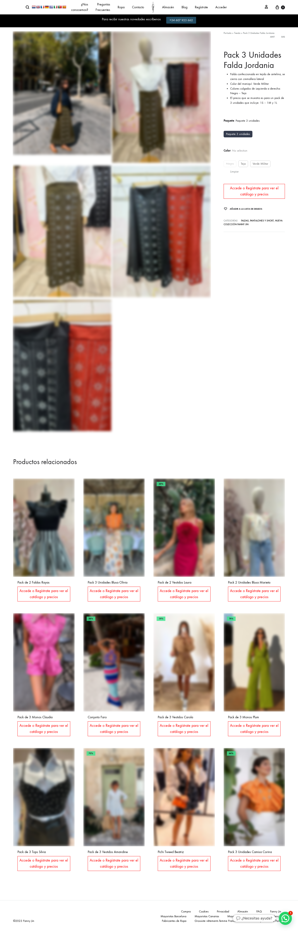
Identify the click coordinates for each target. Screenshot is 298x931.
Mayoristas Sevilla (238, 916)
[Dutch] (34, 7)
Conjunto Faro (97, 717)
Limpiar (234, 171)
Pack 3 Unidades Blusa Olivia (107, 582)
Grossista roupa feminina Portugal (265, 921)
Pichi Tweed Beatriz (171, 852)
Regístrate (201, 7)
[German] (47, 7)
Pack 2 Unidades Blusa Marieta (249, 582)
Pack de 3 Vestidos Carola (175, 717)
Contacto (138, 7)
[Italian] (55, 7)
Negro (230, 164)
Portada (227, 33)
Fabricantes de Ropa (174, 921)
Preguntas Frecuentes (103, 7)
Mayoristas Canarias (207, 916)
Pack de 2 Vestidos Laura (174, 582)
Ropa (121, 7)
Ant (272, 36)
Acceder (221, 7)
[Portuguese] (60, 7)
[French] (42, 7)
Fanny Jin (275, 911)
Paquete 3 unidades (238, 134)
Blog (184, 7)
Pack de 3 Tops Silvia (31, 852)
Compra (186, 911)
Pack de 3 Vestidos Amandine (108, 852)
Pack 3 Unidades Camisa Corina (250, 852)
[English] (38, 7)
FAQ (259, 911)
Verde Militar (260, 164)
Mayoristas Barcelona (173, 916)
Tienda (237, 33)
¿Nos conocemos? (79, 7)
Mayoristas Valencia (269, 916)
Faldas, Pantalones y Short (257, 220)
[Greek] (51, 7)
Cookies (204, 911)
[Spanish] (64, 7)
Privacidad (223, 911)
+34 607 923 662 (181, 20)
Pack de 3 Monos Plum (243, 717)
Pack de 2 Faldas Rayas (33, 582)
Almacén (168, 7)
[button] (285, 918)
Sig (283, 36)
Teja (243, 164)
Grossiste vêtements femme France (215, 921)
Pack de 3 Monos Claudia (35, 717)
